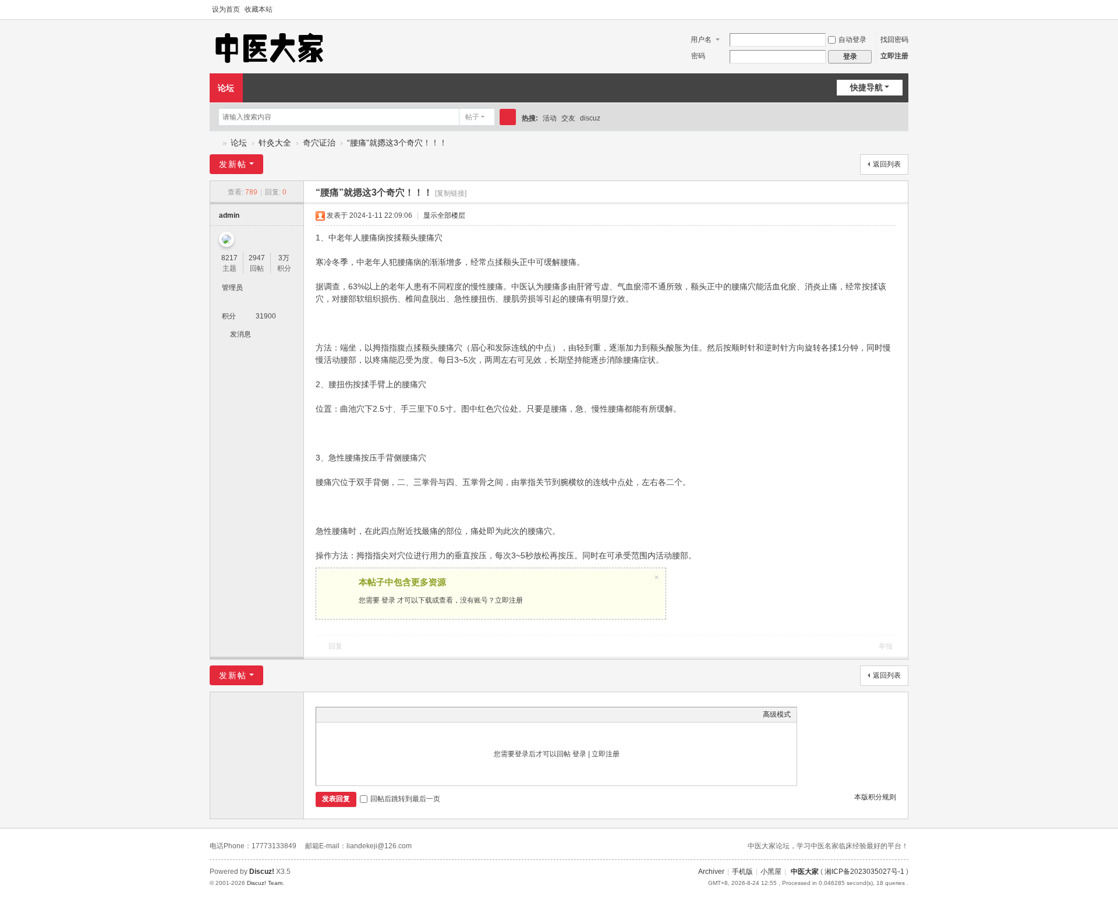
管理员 (232, 288)
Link (366, 714)
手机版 (742, 871)
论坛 (226, 88)
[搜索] (508, 117)
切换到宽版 (903, 10)
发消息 (240, 334)
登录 (388, 600)
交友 (568, 118)
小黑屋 (770, 871)
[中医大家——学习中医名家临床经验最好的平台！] (269, 47)
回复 (335, 646)
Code (395, 714)
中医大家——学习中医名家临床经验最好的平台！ (214, 142)
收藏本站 (259, 9)
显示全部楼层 (444, 215)
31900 (266, 316)
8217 (229, 258)
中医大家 (805, 871)
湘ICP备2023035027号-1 (864, 871)
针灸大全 (275, 142)
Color (336, 714)
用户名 (701, 40)
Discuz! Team (264, 883)
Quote (380, 714)
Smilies (409, 714)
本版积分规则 (875, 797)
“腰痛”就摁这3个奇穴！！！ (397, 142)
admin (229, 215)
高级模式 (777, 714)
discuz (590, 118)
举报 (886, 646)
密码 (698, 56)
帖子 (472, 117)
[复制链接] (450, 193)
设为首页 (226, 9)
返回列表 (887, 164)
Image (351, 714)
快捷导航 (866, 87)
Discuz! (261, 871)
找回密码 (894, 40)
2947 (257, 258)
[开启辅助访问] (892, 10)
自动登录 (852, 40)
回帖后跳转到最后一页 (405, 799)
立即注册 (894, 56)
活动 (550, 118)
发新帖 (233, 164)
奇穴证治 (319, 142)
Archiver (711, 871)
